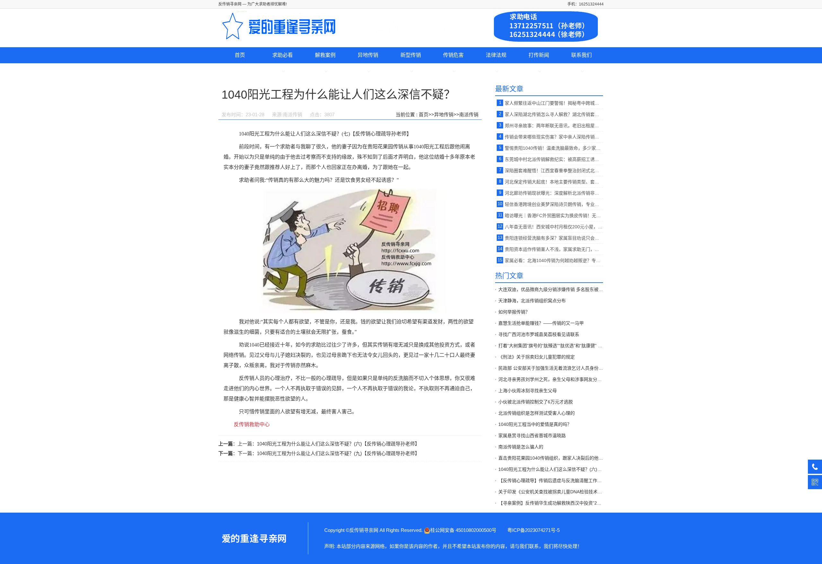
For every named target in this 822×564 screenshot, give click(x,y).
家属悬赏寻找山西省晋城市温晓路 (532, 435)
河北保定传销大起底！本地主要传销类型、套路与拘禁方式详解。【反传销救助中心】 (554, 181)
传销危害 (453, 55)
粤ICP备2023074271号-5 (533, 530)
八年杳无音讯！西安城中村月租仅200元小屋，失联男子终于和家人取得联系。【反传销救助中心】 (554, 226)
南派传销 (468, 114)
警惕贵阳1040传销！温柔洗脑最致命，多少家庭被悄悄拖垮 (554, 148)
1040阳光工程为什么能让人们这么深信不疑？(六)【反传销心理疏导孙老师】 (338, 443)
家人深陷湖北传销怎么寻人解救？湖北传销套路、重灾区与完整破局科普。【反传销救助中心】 (554, 114)
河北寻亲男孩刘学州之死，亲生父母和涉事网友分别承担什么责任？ (550, 379)
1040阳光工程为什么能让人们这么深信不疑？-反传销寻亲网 (253, 538)
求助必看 (282, 55)
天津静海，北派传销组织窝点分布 (532, 300)
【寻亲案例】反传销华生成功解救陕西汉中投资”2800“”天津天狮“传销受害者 (550, 503)
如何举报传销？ (514, 311)
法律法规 (496, 55)
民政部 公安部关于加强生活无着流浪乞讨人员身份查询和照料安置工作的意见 (550, 368)
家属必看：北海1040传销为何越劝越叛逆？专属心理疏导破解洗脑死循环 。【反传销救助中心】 (554, 260)
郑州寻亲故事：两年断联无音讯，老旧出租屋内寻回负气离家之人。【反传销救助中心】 (554, 125)
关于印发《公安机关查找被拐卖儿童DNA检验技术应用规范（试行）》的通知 (550, 491)
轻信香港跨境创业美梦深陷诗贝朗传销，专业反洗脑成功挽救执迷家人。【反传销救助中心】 (554, 204)
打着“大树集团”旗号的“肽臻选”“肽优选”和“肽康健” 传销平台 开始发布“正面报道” (550, 345)
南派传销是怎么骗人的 (520, 446)
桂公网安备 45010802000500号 (463, 530)
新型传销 (410, 55)
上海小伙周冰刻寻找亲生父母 (527, 390)
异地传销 (368, 55)
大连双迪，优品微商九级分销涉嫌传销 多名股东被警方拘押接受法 (550, 289)
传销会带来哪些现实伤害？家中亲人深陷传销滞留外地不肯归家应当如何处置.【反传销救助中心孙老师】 (554, 136)
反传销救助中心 (252, 424)
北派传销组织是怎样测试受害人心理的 (536, 413)
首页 (240, 55)
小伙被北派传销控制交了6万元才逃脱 (535, 401)
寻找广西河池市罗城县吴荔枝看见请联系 (538, 334)
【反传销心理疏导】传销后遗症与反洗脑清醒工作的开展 (550, 480)
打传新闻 (539, 55)
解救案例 (325, 55)
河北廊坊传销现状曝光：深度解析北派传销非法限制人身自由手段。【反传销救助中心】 (554, 193)
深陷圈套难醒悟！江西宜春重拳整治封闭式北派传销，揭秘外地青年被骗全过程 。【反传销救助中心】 (554, 170)
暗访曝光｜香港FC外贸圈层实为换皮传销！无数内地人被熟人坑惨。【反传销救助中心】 (554, 215)
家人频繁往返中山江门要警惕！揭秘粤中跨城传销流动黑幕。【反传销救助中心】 (554, 103)
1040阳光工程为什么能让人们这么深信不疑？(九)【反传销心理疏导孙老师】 (338, 453)
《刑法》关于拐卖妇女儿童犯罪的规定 (536, 356)
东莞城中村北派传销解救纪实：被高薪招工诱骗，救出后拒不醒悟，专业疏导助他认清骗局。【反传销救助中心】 (554, 159)
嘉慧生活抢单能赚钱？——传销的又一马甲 (541, 323)
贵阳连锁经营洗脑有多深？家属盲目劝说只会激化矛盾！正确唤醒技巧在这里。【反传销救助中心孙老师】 (554, 238)
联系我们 (581, 55)
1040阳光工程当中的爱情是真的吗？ (535, 424)
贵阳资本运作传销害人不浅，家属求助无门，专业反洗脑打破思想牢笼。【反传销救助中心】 (554, 249)
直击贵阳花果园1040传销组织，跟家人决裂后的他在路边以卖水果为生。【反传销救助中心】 (550, 458)
